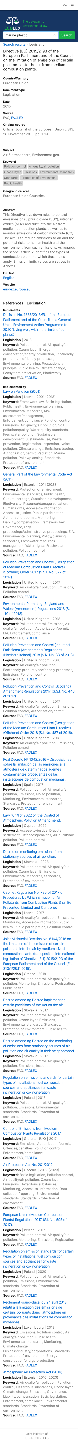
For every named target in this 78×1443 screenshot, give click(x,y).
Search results (14, 44)
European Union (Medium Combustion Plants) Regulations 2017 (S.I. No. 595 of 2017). (34, 1220)
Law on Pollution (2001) (21, 391)
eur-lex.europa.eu (16, 289)
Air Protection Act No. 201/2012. (28, 1165)
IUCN (28, 1438)
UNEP (37, 1438)
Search (66, 35)
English (8, 278)
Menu (67, 5)
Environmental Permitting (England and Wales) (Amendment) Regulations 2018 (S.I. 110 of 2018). (37, 609)
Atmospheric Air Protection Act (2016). (33, 1372)
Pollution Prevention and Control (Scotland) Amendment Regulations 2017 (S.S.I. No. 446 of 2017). (39, 691)
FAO (46, 1438)
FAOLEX (17, 118)
